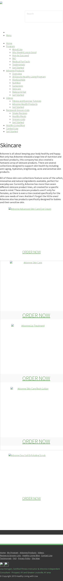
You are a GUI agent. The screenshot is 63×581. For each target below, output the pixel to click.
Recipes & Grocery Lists (17, 110)
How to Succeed (20, 55)
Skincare (16, 88)
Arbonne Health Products (24, 104)
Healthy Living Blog (15, 125)
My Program (12, 552)
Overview (17, 73)
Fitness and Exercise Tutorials (26, 100)
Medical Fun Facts (21, 61)
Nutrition (16, 82)
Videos (9, 97)
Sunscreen (17, 85)
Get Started (18, 67)
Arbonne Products (15, 70)
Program (10, 46)
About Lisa (17, 49)
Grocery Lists (18, 119)
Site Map (36, 558)
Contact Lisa (12, 128)
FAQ (14, 58)
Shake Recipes (19, 113)
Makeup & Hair (19, 91)
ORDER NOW (31, 252)
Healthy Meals (19, 116)
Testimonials (18, 64)
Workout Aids (18, 79)
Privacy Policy (24, 558)
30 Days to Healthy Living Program (29, 76)
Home (9, 43)
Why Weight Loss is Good (24, 52)
